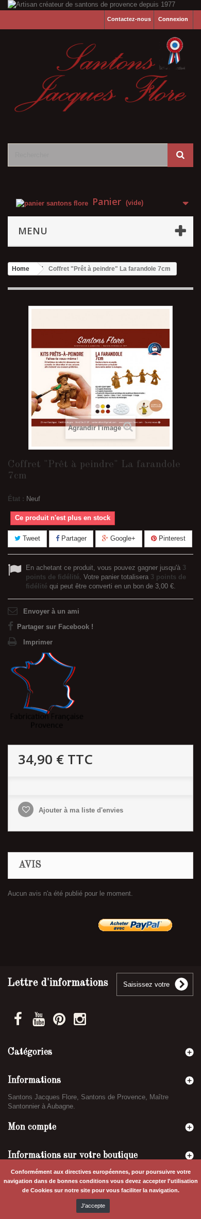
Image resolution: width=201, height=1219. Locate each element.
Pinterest (171, 538)
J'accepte (93, 1206)
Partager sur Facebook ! (55, 627)
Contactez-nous (129, 19)
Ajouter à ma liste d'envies (80, 810)
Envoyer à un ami (51, 611)
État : (16, 499)
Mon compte (32, 1127)
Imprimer (38, 642)
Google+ (122, 538)
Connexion (173, 19)
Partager (73, 538)
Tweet (30, 538)
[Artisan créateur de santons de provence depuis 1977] (100, 5)
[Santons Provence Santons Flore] (100, 77)
